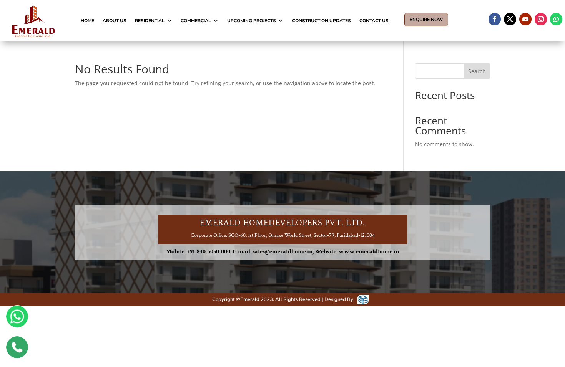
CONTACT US (374, 21)
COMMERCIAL (196, 21)
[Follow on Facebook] (495, 19)
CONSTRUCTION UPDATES (321, 21)
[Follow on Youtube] (525, 19)
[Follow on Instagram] (541, 19)
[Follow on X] (510, 19)
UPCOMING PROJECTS (251, 21)
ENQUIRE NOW (426, 20)
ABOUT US (114, 21)
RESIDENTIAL (150, 21)
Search (477, 71)
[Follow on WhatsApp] (556, 19)
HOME (87, 21)
